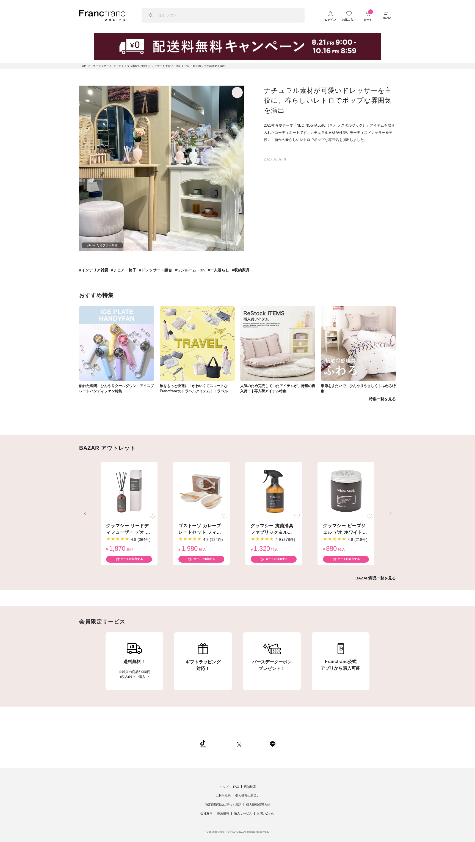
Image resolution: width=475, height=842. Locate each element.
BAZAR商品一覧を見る (375, 578)
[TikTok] (202, 743)
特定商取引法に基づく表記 (223, 804)
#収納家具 (241, 270)
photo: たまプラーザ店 (102, 245)
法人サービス (243, 813)
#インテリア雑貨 (93, 270)
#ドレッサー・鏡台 (155, 270)
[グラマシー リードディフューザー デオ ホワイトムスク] (129, 491)
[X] (239, 743)
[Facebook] (255, 743)
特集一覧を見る (382, 399)
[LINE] (272, 743)
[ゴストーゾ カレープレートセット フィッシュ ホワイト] (201, 491)
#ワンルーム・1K (190, 270)
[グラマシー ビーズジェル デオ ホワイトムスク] (346, 491)
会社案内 (206, 813)
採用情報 (223, 813)
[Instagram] (221, 743)
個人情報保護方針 (258, 804)
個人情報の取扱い (247, 795)
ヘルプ (223, 786)
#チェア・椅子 (123, 270)
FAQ (236, 786)
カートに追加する (132, 558)
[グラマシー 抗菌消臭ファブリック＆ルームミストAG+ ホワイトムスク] (273, 491)
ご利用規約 (223, 795)
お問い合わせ (266, 813)
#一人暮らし (218, 270)
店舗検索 (250, 786)
